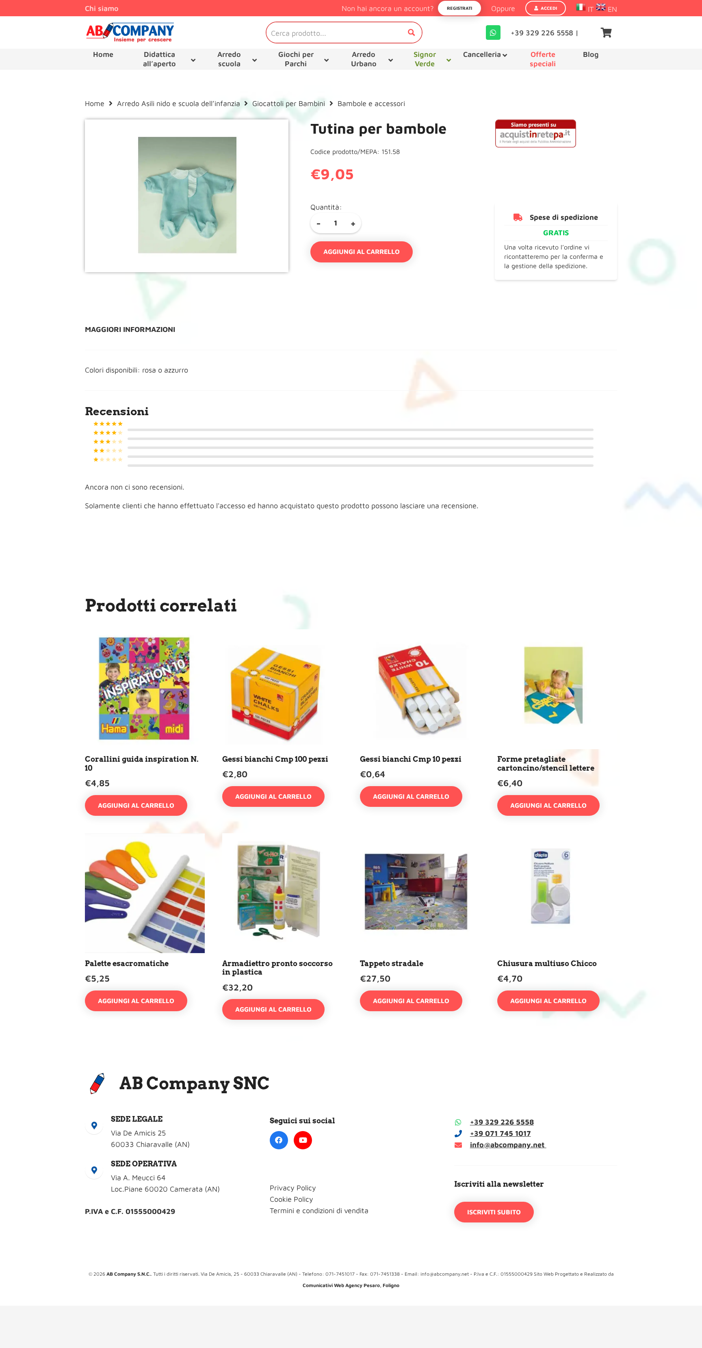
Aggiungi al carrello (361, 251)
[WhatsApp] (493, 32)
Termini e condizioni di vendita (319, 1210)
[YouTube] (303, 1140)
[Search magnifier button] (411, 32)
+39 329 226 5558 (502, 1122)
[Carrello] (606, 32)
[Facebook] (279, 1140)
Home (94, 103)
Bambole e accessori (371, 103)
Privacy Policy (293, 1187)
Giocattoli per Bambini (288, 103)
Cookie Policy (291, 1199)
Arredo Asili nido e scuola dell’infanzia (178, 103)
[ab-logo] (130, 32)
